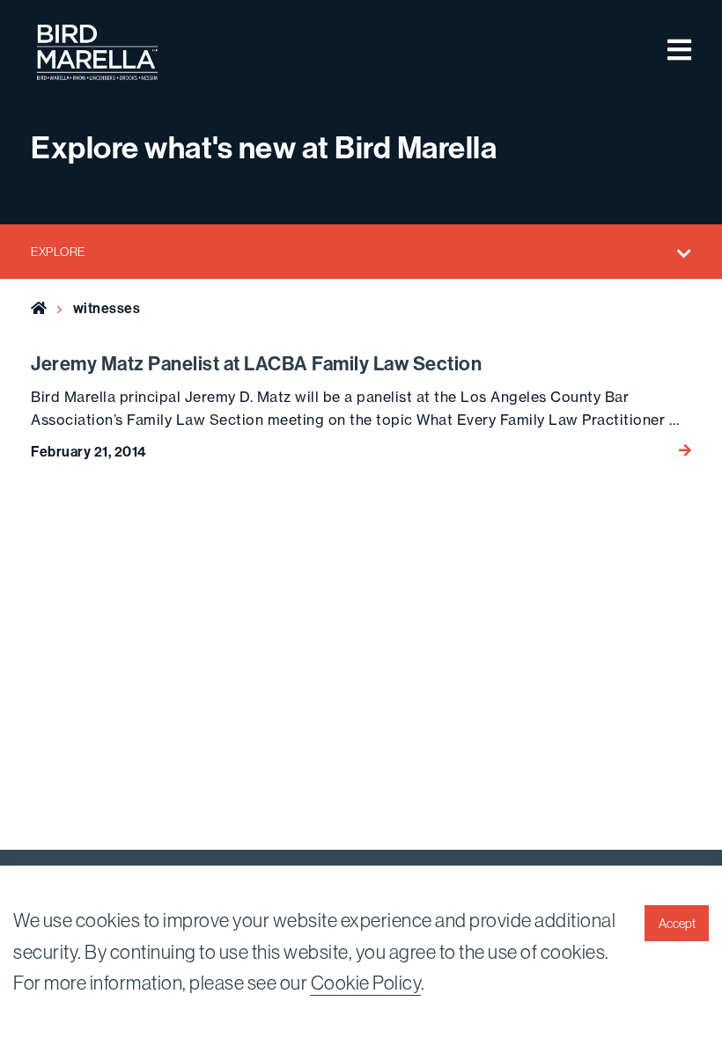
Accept (677, 924)
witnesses (107, 308)
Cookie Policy (366, 982)
